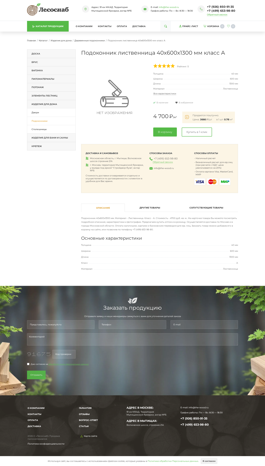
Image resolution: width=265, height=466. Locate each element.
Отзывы (84, 414)
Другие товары (150, 207)
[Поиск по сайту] (165, 26)
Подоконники (39, 121)
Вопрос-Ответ (88, 420)
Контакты (104, 26)
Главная (31, 40)
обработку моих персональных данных (68, 364)
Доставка (138, 26)
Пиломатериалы (43, 79)
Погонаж (38, 87)
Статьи (84, 426)
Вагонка (37, 70)
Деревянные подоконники (89, 40)
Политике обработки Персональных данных (173, 461)
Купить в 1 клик (196, 132)
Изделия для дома (61, 40)
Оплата (122, 26)
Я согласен (209, 461)
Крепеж (37, 146)
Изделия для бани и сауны (50, 137)
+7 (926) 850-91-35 (220, 6)
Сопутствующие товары (206, 207)
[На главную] (48, 9)
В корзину (165, 132)
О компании (84, 26)
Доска (36, 53)
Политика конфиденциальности (46, 443)
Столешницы (39, 129)
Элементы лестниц (44, 95)
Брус (35, 62)
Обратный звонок (217, 14)
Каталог (43, 40)
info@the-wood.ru (169, 7)
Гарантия (85, 408)
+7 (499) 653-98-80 (221, 10)
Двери (35, 112)
